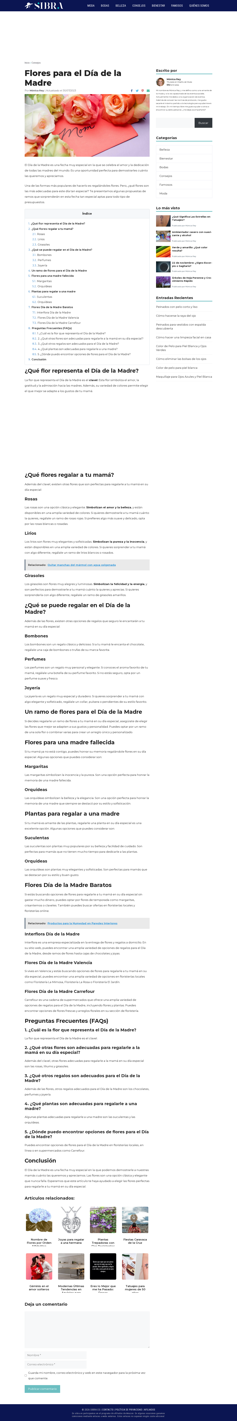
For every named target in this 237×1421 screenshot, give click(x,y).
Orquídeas (42, 286)
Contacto (108, 1409)
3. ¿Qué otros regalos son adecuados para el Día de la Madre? (75, 343)
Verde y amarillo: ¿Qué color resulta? (189, 249)
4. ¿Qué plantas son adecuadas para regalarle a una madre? (75, 349)
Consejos (138, 5)
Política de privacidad (128, 1409)
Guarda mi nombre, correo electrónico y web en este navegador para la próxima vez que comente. (86, 1375)
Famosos (177, 5)
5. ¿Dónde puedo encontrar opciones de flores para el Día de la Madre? (81, 354)
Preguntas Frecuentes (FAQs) (50, 328)
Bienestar (158, 5)
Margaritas (42, 281)
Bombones (41, 255)
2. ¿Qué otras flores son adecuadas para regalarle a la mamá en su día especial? (87, 338)
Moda (90, 5)
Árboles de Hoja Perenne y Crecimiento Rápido (192, 279)
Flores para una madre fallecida (51, 275)
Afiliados (149, 1409)
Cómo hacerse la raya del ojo (176, 315)
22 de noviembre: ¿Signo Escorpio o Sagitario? (192, 264)
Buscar (203, 123)
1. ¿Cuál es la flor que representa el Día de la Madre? (69, 333)
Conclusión (37, 359)
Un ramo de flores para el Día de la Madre (57, 270)
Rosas (38, 234)
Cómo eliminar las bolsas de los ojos (181, 359)
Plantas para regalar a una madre (52, 291)
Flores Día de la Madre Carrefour (56, 322)
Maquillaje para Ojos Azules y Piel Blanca (184, 376)
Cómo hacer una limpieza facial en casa (183, 337)
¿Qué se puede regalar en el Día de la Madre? (60, 249)
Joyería (39, 265)
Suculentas (42, 296)
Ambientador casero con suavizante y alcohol (192, 234)
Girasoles (41, 244)
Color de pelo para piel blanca (177, 367)
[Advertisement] (118, 35)
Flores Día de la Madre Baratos (50, 307)
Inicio (27, 62)
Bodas (105, 5)
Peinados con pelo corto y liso (177, 306)
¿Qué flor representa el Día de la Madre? (56, 223)
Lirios (38, 239)
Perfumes (41, 260)
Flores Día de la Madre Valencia (55, 317)
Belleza (121, 5)
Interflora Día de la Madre (51, 312)
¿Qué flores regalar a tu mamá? (50, 228)
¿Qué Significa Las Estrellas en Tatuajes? (191, 218)
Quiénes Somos (199, 5)
